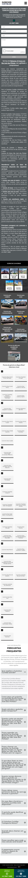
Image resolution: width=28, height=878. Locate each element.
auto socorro (16, 114)
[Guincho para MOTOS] (21, 324)
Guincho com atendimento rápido (13, 199)
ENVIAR (14, 57)
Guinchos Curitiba (11, 89)
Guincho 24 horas (8, 187)
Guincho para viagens (17, 142)
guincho (9, 114)
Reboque (20, 147)
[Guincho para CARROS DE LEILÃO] (21, 342)
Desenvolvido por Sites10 (12, 867)
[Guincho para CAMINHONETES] (7, 324)
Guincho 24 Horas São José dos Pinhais (13, 153)
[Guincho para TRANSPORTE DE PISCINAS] (7, 342)
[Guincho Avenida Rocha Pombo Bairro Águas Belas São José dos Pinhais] (7, 3)
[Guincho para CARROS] (7, 308)
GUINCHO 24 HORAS (14, 263)
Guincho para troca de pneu (11, 191)
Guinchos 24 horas (6, 70)
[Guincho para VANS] (21, 308)
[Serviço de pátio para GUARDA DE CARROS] (14, 360)
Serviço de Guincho (7, 147)
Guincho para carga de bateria (11, 180)
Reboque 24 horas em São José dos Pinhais (13, 62)
